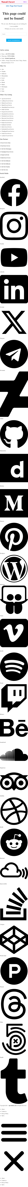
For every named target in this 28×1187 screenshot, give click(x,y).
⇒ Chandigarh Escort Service (6, 152)
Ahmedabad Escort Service (7, 107)
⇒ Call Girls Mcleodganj (5, 149)
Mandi (3, 84)
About (2, 1109)
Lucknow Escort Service (7, 135)
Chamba (3, 71)
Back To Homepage (14, 40)
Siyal (2, 89)
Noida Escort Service (6, 133)
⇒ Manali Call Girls (4, 155)
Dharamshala (4, 76)
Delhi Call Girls (5, 109)
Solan (2, 91)
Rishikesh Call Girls (6, 125)
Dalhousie (3, 73)
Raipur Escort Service (6, 122)
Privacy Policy (4, 1113)
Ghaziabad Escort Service (7, 114)
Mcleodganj (4, 86)
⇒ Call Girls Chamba (5, 167)
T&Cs (2, 1115)
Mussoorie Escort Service (7, 118)
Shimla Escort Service (6, 103)
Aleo (2, 69)
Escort (2, 78)
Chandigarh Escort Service (7, 131)
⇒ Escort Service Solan (5, 143)
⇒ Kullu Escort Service (5, 158)
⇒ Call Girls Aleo (4, 170)
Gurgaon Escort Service (7, 111)
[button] (14, 1147)
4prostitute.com (13, 1105)
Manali (3, 82)
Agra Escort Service (6, 98)
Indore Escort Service (6, 127)
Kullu (2, 80)
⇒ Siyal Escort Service (5, 146)
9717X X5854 (10, 56)
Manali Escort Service (6, 105)
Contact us (3, 1111)
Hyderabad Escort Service (7, 129)
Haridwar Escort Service (7, 120)
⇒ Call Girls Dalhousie (5, 161)
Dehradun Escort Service (7, 116)
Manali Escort (8, 2)
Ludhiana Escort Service (7, 101)
